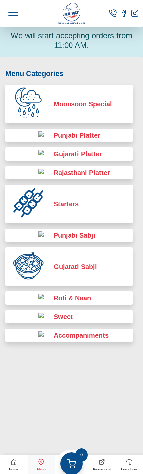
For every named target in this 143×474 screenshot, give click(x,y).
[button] (13, 12)
